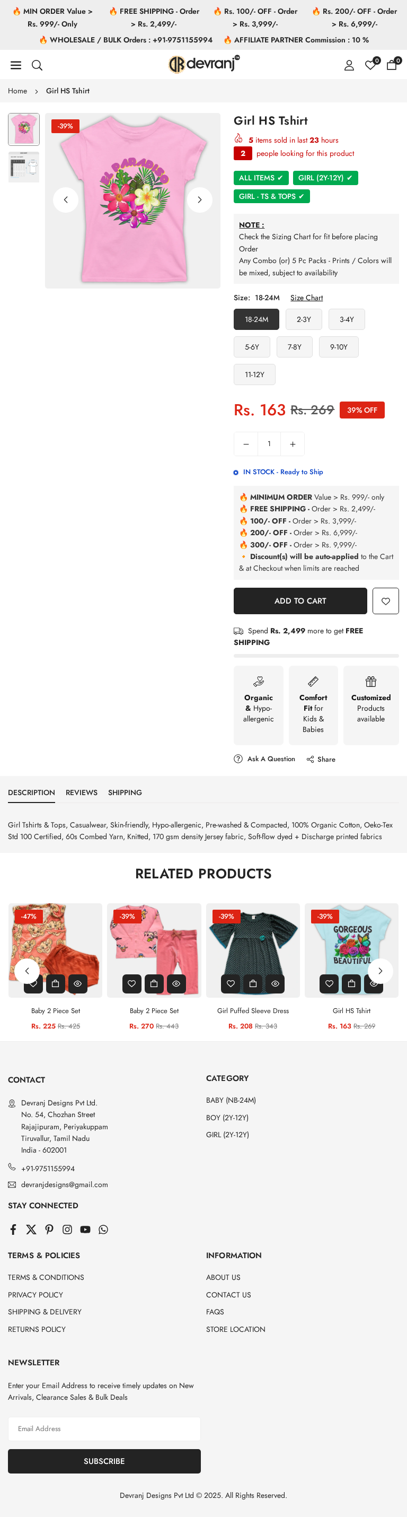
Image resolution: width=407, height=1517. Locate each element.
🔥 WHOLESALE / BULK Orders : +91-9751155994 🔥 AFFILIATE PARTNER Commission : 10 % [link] (204, 39)
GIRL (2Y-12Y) (325, 177)
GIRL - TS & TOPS (272, 196)
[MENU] (15, 65)
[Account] (349, 65)
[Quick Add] (55, 983)
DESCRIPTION (31, 792)
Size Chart (306, 297)
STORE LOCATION (236, 1329)
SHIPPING (125, 792)
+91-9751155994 (48, 1168)
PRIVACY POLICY (35, 1294)
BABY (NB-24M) (231, 1100)
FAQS (215, 1311)
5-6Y (252, 347)
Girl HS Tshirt (351, 1011)
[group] (132, 201)
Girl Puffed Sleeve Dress (253, 1011)
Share (326, 759)
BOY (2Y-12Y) (227, 1117)
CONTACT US (228, 1294)
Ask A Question (270, 759)
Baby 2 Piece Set (55, 1011)
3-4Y (347, 319)
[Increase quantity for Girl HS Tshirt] (292, 444)
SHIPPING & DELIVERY (45, 1311)
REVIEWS (82, 792)
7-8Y (295, 347)
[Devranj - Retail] (204, 63)
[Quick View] (77, 983)
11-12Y (254, 374)
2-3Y (304, 319)
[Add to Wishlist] (386, 601)
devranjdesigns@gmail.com (64, 1185)
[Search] (37, 65)
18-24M (256, 319)
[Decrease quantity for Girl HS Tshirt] (246, 444)
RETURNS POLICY (37, 1329)
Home (17, 90)
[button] (200, 200)
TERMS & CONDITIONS (46, 1277)
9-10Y (339, 347)
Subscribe (104, 1461)
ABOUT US (223, 1277)
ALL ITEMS (261, 177)
